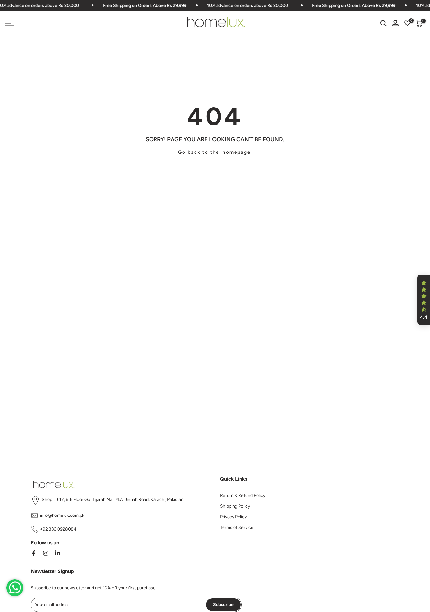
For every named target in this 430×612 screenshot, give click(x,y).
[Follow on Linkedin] (57, 553)
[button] (423, 300)
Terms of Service (236, 527)
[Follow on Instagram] (45, 553)
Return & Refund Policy (242, 495)
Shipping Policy (235, 506)
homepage (237, 152)
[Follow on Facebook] (34, 553)
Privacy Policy (233, 517)
